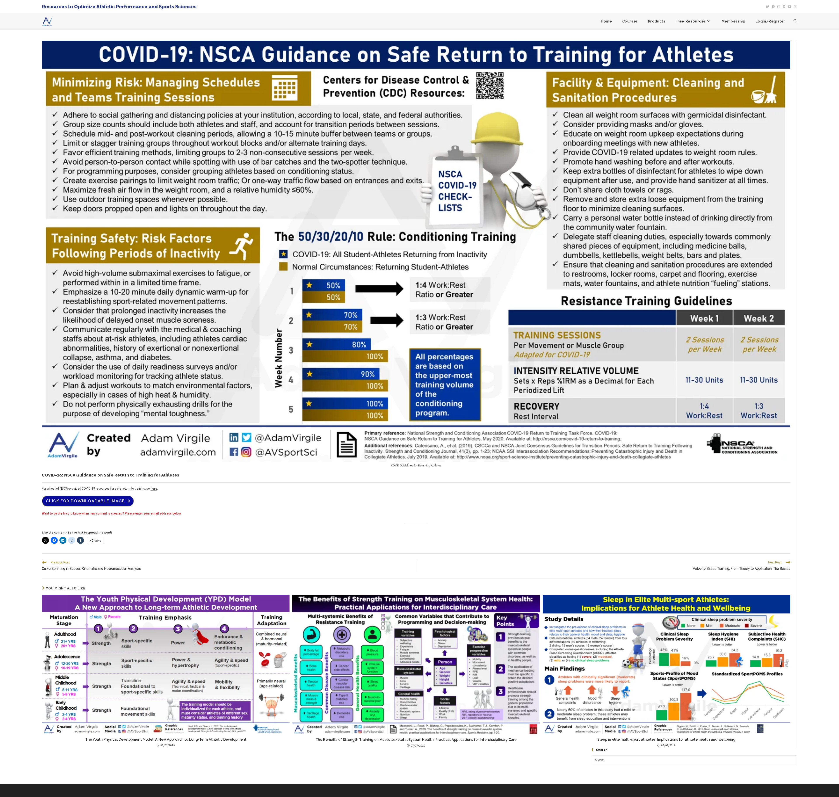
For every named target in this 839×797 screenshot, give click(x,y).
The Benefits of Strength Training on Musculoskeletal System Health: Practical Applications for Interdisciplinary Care (416, 740)
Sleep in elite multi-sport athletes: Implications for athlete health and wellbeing (666, 739)
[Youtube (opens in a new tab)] (790, 6)
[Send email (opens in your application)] (795, 6)
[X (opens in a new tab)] (767, 6)
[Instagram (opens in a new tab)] (778, 6)
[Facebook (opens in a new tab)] (773, 6)
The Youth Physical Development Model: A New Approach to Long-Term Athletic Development (165, 739)
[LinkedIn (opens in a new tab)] (784, 6)
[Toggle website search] (795, 21)
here (154, 488)
